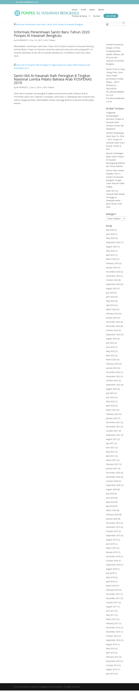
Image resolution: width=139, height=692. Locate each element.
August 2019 (111, 539)
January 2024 (111, 317)
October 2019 (112, 531)
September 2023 (113, 334)
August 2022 (111, 389)
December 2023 (113, 322)
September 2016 (113, 640)
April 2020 (110, 506)
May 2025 (110, 250)
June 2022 (110, 397)
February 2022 (112, 414)
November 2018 (113, 556)
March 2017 (111, 619)
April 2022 (110, 405)
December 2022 (113, 372)
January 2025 (111, 267)
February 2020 (112, 514)
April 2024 (110, 305)
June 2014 (110, 673)
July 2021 (110, 443)
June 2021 (110, 447)
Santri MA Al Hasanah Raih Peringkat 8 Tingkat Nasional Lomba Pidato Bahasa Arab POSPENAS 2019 (53, 79)
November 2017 (113, 598)
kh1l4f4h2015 (22, 40)
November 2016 (113, 631)
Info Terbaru (49, 40)
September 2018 (113, 564)
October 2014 (112, 665)
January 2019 (111, 552)
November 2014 (113, 661)
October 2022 (112, 380)
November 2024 (113, 276)
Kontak (96, 16)
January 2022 (111, 418)
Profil (83, 10)
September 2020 (113, 485)
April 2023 (110, 355)
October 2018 (112, 560)
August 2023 (111, 338)
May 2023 (110, 351)
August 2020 (111, 489)
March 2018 (111, 585)
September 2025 (113, 242)
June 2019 (110, 544)
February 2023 (112, 363)
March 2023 (111, 359)
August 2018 (111, 569)
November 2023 (113, 326)
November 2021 (113, 426)
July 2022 (110, 393)
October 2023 (112, 330)
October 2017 (112, 602)
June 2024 (110, 296)
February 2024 (112, 313)
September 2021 (113, 435)
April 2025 (110, 255)
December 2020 (113, 472)
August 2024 (111, 288)
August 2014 (111, 669)
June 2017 (110, 610)
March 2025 (111, 259)
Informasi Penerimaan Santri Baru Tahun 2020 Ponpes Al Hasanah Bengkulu (52, 34)
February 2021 (112, 464)
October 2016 (112, 636)
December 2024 (113, 271)
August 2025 (111, 246)
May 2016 (110, 648)
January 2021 (111, 468)
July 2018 (110, 573)
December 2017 (113, 594)
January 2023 (111, 368)
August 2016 (111, 644)
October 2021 (112, 430)
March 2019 (111, 548)
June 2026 (110, 234)
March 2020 (111, 510)
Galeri (92, 10)
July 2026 (110, 230)
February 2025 (112, 263)
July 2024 (110, 292)
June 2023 (110, 347)
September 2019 (113, 535)
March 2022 (111, 410)
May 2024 (110, 301)
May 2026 (110, 238)
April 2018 (110, 581)
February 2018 (112, 590)
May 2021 (110, 451)
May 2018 (110, 577)
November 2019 (113, 527)
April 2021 (110, 456)
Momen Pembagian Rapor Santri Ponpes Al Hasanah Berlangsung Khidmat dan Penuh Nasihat (115, 159)
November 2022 (113, 376)
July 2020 (110, 493)
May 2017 (110, 615)
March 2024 (111, 309)
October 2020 (112, 481)
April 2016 (110, 652)
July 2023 (110, 343)
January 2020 (111, 518)
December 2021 (113, 422)
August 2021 (111, 439)
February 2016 (112, 657)
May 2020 (110, 502)
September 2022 (113, 384)
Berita (101, 10)
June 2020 (110, 497)
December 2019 (113, 523)
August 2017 (111, 606)
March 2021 (111, 460)
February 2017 (112, 623)
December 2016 (113, 627)
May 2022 (110, 401)
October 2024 (112, 280)
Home (74, 10)
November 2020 (113, 477)
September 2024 (113, 284)
